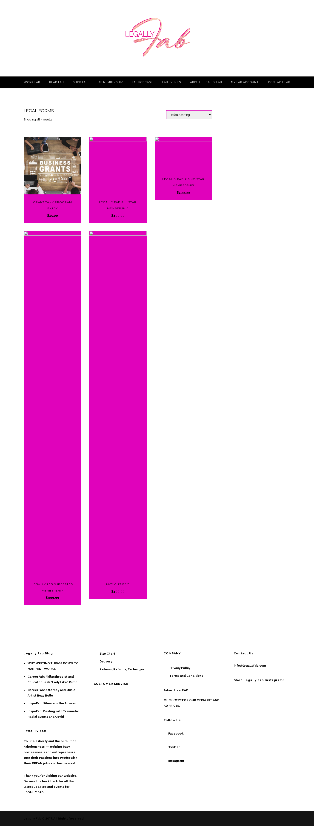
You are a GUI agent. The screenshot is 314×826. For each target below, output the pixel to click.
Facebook (176, 733)
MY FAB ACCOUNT (245, 82)
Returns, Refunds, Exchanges (122, 669)
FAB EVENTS (171, 82)
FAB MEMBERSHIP (110, 82)
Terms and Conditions (186, 675)
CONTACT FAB (279, 82)
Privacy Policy (179, 668)
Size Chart (107, 653)
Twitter (174, 747)
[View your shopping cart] (305, 38)
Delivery (106, 661)
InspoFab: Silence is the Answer (52, 703)
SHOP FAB (80, 82)
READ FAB (56, 82)
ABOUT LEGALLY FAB (206, 82)
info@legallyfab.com (250, 665)
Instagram (176, 760)
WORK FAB (32, 82)
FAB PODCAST (142, 82)
